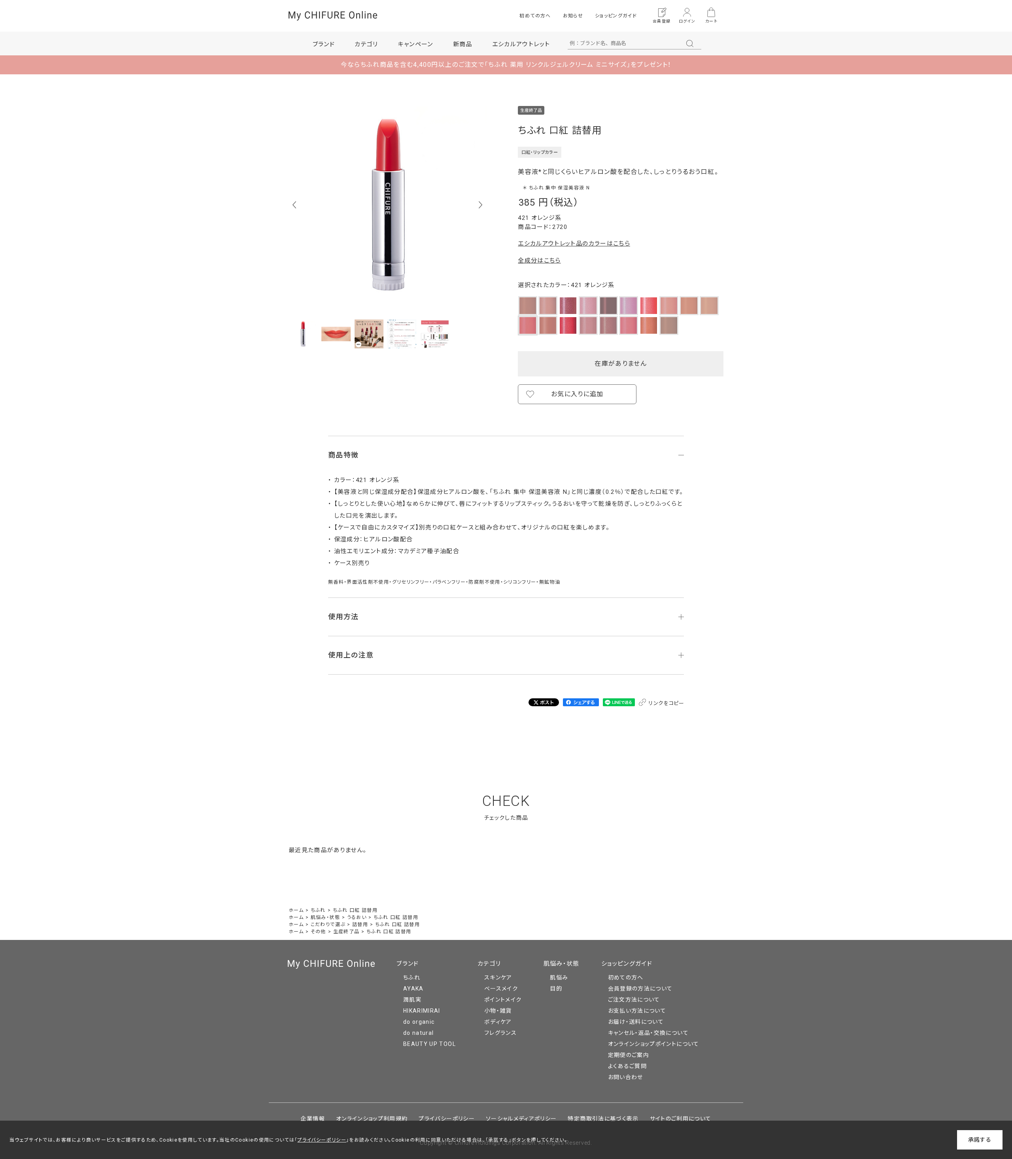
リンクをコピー (666, 703)
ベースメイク (501, 988)
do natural (418, 1033)
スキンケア (498, 977)
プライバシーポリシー (447, 1119)
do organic (419, 1022)
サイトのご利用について (681, 1119)
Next (480, 204)
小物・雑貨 (498, 1011)
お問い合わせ (625, 1077)
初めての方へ (535, 16)
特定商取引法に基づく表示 (603, 1119)
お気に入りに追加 (577, 394)
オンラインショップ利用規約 (372, 1119)
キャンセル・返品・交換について (648, 1033)
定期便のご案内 (628, 1055)
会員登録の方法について (640, 988)
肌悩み (559, 977)
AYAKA (413, 988)
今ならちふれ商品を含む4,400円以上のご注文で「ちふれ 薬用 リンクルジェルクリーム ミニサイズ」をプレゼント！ (506, 64)
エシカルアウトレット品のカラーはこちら (574, 243)
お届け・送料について (636, 1022)
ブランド (407, 963)
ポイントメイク (502, 999)
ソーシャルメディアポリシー (521, 1119)
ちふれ (411, 977)
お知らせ (573, 16)
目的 (556, 988)
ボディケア (498, 1022)
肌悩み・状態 (562, 963)
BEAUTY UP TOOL (429, 1044)
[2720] (303, 334)
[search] (689, 43)
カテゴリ (489, 963)
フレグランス (500, 1033)
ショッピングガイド (616, 16)
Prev (294, 204)
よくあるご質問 (627, 1066)
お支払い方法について (637, 1011)
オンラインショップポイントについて (653, 1044)
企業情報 (312, 1119)
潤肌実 (412, 999)
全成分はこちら (539, 260)
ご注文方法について (634, 999)
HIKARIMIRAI (421, 1011)
